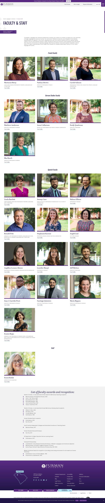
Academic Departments (60, 474)
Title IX (90, 493)
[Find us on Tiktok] (46, 480)
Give (80, 479)
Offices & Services (59, 483)
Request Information (87, 4)
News (80, 481)
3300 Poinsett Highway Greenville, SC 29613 (37, 474)
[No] (103, 500)
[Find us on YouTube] (44, 480)
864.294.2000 (36, 477)
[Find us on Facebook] (33, 480)
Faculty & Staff (20, 18)
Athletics (81, 474)
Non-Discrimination (73, 493)
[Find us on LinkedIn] (41, 480)
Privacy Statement (71, 485)
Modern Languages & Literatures (9, 18)
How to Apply (77, 4)
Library (68, 481)
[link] (99, 4)
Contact (56, 485)
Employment (70, 479)
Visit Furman (67, 4)
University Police (70, 483)
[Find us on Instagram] (36, 480)
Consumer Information (84, 476)
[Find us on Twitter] (38, 480)
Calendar (57, 476)
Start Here (68, 1)
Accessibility (70, 474)
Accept (77, 500)
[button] (8, 32)
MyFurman (81, 483)
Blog (56, 479)
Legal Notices (58, 481)
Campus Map (70, 476)
